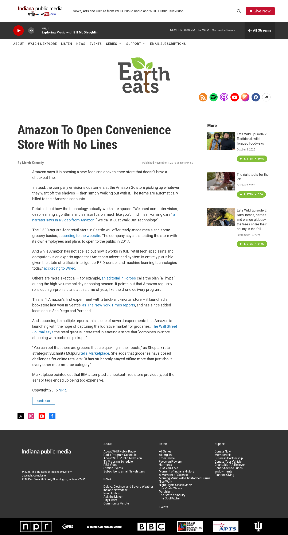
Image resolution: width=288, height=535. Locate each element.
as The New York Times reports (108, 305)
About (18, 43)
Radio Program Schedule (120, 454)
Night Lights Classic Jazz (175, 485)
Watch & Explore (42, 43)
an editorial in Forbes (119, 278)
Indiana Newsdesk (116, 490)
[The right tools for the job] (221, 181)
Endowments (223, 471)
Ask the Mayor (113, 496)
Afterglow (165, 454)
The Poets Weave (170, 488)
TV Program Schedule (118, 461)
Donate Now (223, 451)
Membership (223, 454)
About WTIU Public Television (123, 458)
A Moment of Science (173, 474)
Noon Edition (112, 493)
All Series (165, 451)
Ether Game (167, 458)
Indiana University (61, 471)
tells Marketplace (95, 353)
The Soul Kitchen (170, 498)
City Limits (110, 500)
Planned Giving (224, 474)
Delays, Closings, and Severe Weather (128, 486)
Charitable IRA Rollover (230, 464)
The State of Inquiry (172, 495)
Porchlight (165, 491)
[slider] (38, 30)
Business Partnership (229, 458)
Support (133, 43)
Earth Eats (44, 400)
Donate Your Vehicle (228, 461)
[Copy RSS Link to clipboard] (203, 97)
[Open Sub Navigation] (120, 43)
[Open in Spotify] (213, 97)
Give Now (262, 11)
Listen (66, 43)
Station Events (113, 468)
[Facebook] (256, 97)
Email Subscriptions (168, 43)
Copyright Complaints (34, 475)
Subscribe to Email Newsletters (124, 471)
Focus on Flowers (170, 461)
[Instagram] (245, 97)
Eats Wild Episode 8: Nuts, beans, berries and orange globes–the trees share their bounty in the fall (252, 219)
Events (96, 43)
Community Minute (116, 503)
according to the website (79, 235)
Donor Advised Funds (229, 468)
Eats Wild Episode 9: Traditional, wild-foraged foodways (252, 138)
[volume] (31, 30)
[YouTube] (234, 97)
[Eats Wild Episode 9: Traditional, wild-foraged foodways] (221, 141)
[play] (18, 30)
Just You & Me (168, 468)
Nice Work (165, 481)
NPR (62, 390)
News (80, 43)
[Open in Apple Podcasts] (224, 97)
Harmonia (165, 464)
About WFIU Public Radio (120, 451)
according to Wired (59, 268)
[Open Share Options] (266, 97)
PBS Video (110, 464)
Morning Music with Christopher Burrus (184, 478)
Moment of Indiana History (176, 471)
